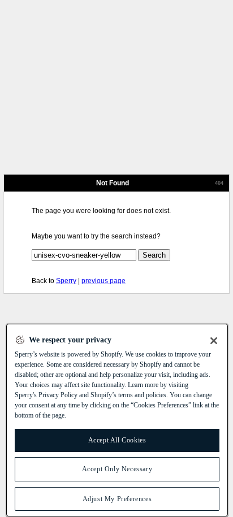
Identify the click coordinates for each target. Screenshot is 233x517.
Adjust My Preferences (117, 499)
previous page (103, 281)
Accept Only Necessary (117, 469)
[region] (117, 420)
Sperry (66, 281)
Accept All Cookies (117, 440)
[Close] (213, 340)
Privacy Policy (58, 395)
